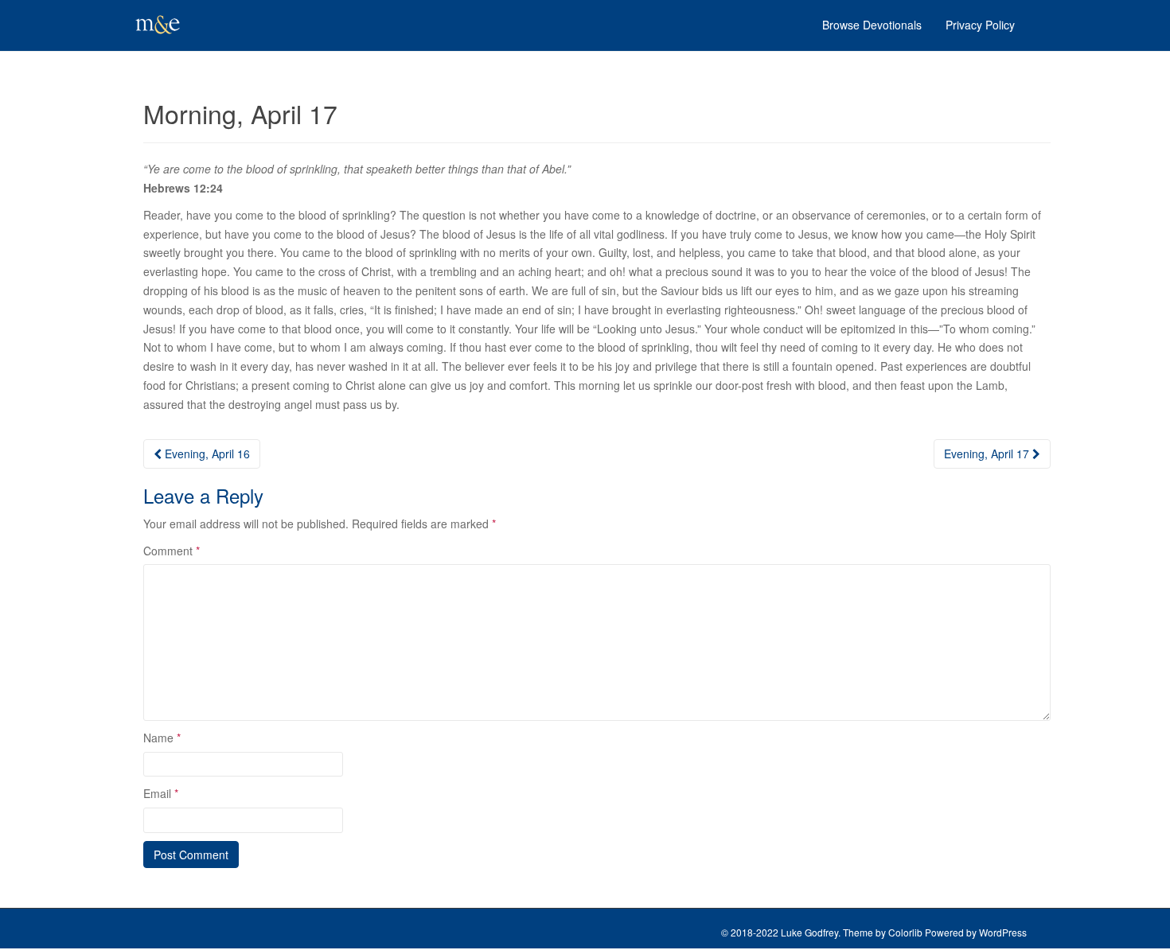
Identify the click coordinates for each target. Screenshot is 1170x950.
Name (162, 738)
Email (160, 793)
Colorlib (905, 932)
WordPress (1003, 932)
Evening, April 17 (988, 453)
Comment (171, 551)
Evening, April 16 (206, 453)
